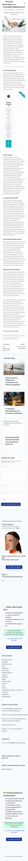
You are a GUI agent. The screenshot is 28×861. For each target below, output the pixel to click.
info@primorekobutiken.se (17, 743)
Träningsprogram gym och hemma (12, 690)
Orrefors (21, 335)
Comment (5, 466)
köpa (15, 335)
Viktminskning (6, 696)
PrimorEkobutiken (9, 9)
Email (4, 492)
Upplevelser (5, 694)
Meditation (5, 677)
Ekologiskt (5, 662)
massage (4, 675)
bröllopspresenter (8, 335)
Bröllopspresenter (7, 659)
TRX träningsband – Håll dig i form (6, 347)
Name (4, 486)
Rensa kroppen (6, 681)
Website (4, 499)
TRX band (5, 692)
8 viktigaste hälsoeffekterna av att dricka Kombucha (13, 411)
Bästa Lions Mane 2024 (8, 725)
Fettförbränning (6, 664)
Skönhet (4, 683)
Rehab (4, 679)
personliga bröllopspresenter (10, 338)
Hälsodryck (5, 668)
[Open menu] (24, 3)
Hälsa (3, 666)
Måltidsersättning (7, 672)
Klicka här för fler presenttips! (10, 331)
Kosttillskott (5, 670)
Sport (3, 685)
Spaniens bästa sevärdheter (21, 346)
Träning (4, 688)
